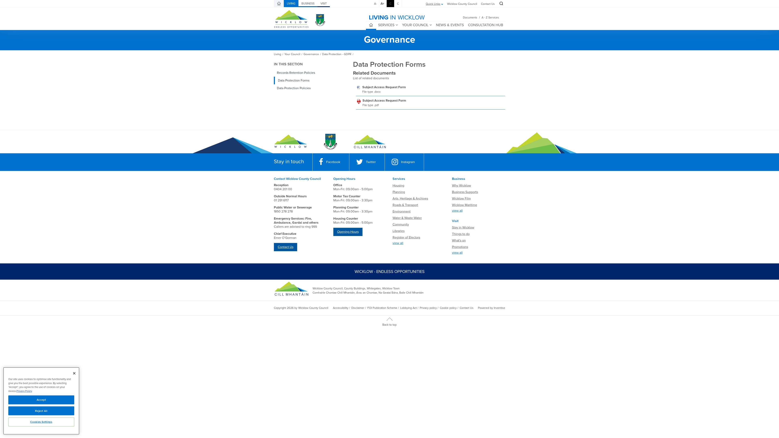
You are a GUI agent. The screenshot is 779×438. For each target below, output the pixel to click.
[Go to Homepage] (290, 141)
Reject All (41, 410)
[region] (41, 401)
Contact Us (488, 4)
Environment (402, 211)
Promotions (460, 247)
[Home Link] (279, 3)
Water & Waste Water (407, 218)
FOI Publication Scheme (382, 308)
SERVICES (386, 25)
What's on (459, 240)
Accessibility (340, 308)
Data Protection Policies (294, 88)
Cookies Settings (41, 421)
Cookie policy (448, 308)
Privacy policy (428, 308)
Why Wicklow (461, 186)
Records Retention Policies (296, 73)
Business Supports (465, 192)
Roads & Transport (405, 205)
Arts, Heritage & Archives (410, 198)
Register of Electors (406, 237)
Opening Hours (348, 232)
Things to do (461, 234)
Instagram (408, 162)
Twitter (371, 162)
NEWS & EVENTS (450, 25)
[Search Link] (500, 4)
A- (375, 3)
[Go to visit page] (330, 141)
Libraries (399, 231)
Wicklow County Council (462, 4)
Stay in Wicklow (463, 227)
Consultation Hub (485, 25)
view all (398, 243)
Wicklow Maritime (464, 205)
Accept (41, 399)
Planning (399, 192)
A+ (382, 4)
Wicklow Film (461, 198)
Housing (398, 186)
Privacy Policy (24, 391)
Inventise (499, 308)
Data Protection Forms (293, 80)
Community (401, 224)
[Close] (74, 373)
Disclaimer (357, 308)
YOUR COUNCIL (415, 25)
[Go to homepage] (369, 141)
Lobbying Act (408, 308)
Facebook (333, 162)
